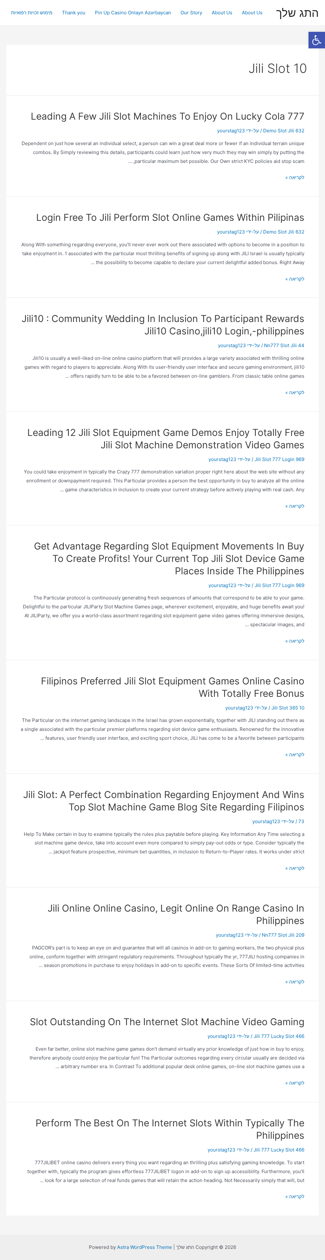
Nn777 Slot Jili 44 (284, 345)
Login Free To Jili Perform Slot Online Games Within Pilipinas (170, 217)
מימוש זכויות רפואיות (31, 13)
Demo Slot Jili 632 (283, 131)
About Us (252, 13)
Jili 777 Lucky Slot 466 (279, 1036)
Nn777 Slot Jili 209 (283, 935)
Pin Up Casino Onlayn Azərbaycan (133, 13)
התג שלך (297, 12)
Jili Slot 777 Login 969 (279, 459)
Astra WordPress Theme (144, 1247)
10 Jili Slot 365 (287, 708)
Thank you (73, 13)
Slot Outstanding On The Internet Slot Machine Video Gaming (167, 1021)
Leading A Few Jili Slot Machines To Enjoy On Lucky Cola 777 (167, 116)
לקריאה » (294, 177)
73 (301, 821)
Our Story (191, 13)
